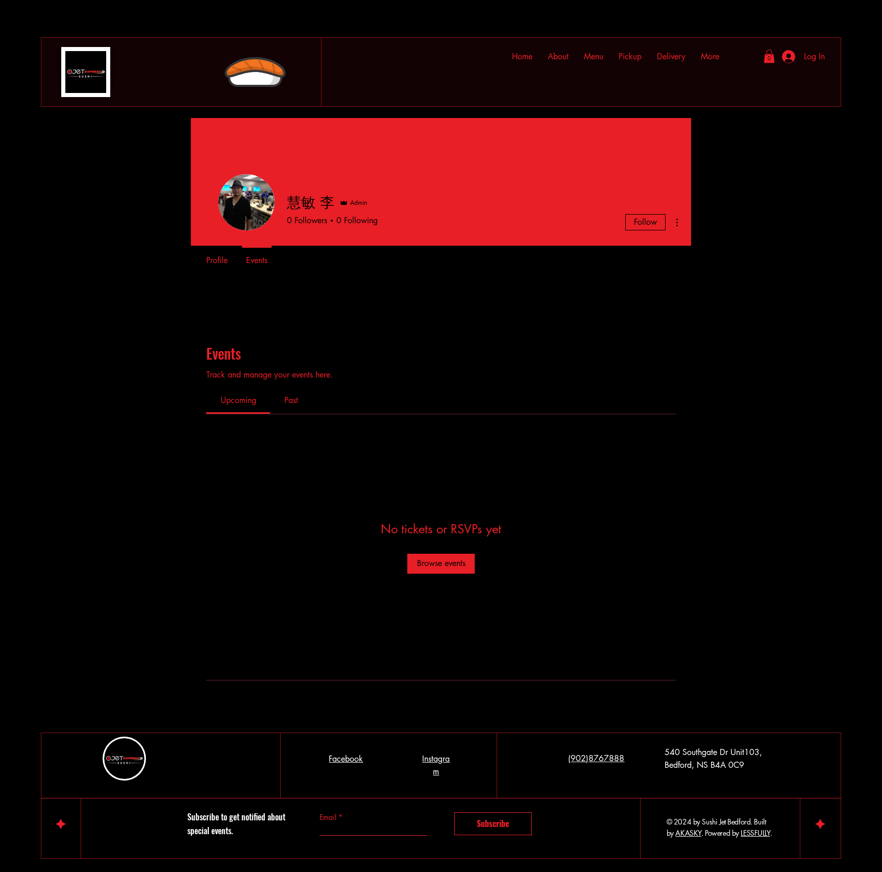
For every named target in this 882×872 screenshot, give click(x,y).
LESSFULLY (755, 833)
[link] (238, 400)
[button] (671, 56)
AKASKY (688, 833)
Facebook (346, 758)
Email (329, 817)
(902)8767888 (596, 758)
